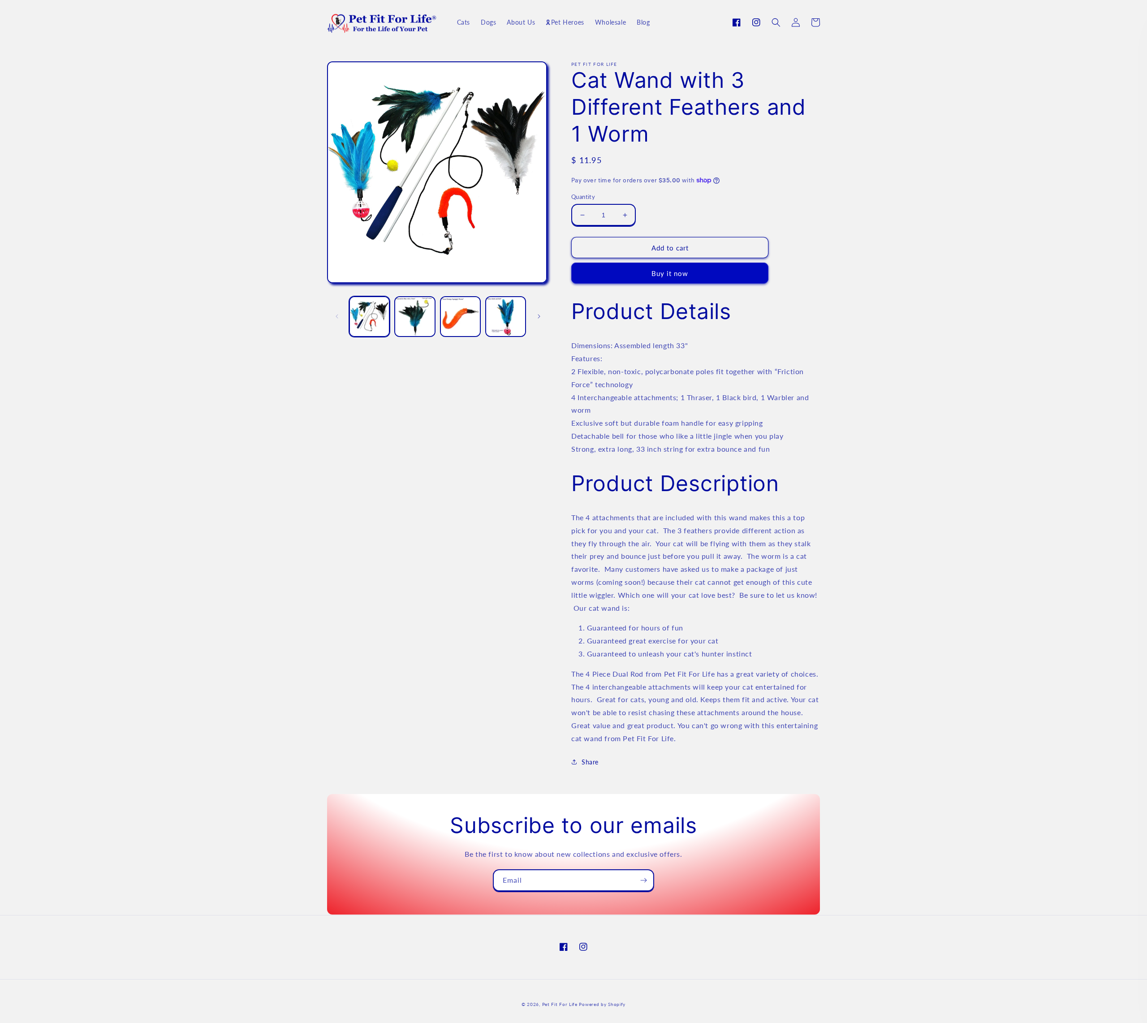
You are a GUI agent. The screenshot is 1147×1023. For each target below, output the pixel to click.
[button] (776, 22)
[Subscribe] (643, 880)
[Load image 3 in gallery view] (460, 316)
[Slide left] (337, 316)
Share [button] (590, 762)
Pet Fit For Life (560, 1004)
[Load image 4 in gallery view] (505, 316)
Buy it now (669, 273)
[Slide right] (539, 316)
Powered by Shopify (602, 1004)
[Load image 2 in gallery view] (414, 316)
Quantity (583, 196)
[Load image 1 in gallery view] (369, 316)
